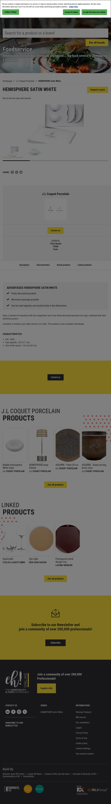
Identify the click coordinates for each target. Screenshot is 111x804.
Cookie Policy (73, 7)
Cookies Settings (11, 12)
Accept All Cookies (71, 12)
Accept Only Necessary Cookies (94, 12)
